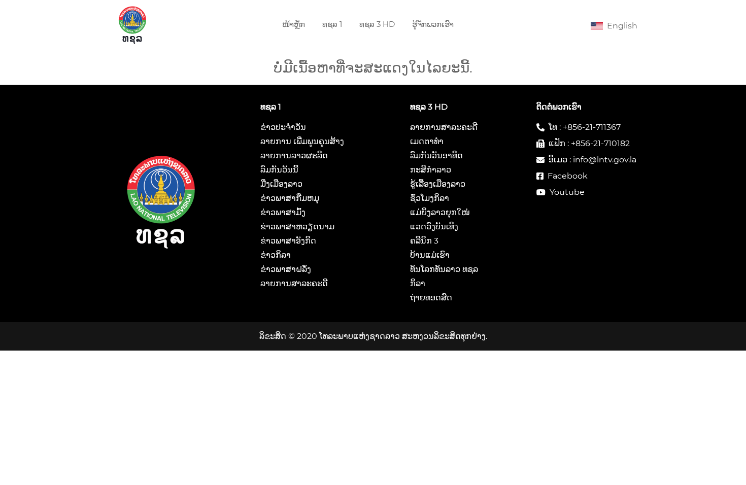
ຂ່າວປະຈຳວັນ (283, 127)
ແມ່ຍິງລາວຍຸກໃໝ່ (439, 212)
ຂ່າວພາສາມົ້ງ (283, 212)
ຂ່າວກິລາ (275, 255)
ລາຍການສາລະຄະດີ (294, 283)
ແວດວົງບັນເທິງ (434, 226)
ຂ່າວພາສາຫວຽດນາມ (297, 226)
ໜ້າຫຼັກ (293, 24)
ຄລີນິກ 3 (424, 241)
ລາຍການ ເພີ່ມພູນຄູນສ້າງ (302, 141)
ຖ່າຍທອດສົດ (431, 297)
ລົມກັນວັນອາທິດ (436, 155)
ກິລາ (417, 283)
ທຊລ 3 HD (377, 24)
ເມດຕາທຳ (427, 141)
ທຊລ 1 (332, 24)
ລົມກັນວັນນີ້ (279, 170)
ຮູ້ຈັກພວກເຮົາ (433, 24)
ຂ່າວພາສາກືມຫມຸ (289, 198)
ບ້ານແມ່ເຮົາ (430, 255)
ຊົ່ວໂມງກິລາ (429, 198)
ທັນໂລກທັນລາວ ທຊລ (444, 269)
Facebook (568, 176)
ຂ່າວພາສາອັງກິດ (288, 241)
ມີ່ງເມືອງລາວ (281, 184)
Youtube (567, 192)
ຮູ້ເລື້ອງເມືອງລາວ (437, 184)
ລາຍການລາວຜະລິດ (294, 155)
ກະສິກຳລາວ (430, 170)
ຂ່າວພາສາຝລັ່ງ (285, 269)
